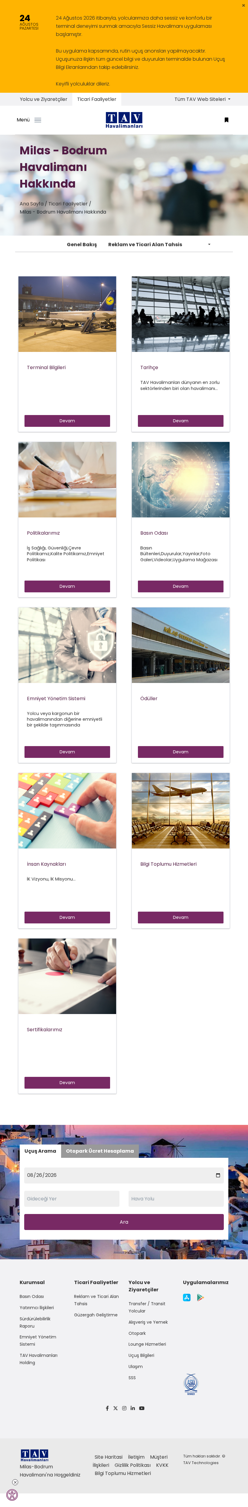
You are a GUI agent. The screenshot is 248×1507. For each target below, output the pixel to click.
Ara (124, 1222)
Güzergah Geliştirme (96, 1315)
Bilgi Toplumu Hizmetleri (123, 1473)
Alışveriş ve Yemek (148, 1322)
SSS (132, 1378)
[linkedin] (133, 1408)
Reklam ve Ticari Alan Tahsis (145, 244)
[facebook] (107, 1408)
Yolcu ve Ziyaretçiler (43, 99)
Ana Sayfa (32, 203)
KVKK (162, 1465)
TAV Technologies (201, 1462)
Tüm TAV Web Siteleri (201, 99)
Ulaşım (136, 1367)
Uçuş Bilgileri (141, 1355)
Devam (67, 421)
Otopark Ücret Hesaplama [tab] (100, 1151)
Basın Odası (32, 1296)
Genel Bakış (82, 244)
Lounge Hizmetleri (147, 1344)
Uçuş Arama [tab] (40, 1151)
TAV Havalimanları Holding (38, 1359)
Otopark (137, 1333)
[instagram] (124, 1408)
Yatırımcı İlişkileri (37, 1308)
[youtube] (141, 1408)
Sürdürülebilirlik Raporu (35, 1322)
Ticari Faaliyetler (96, 99)
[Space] (124, 120)
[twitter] (115, 1408)
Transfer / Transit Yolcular (147, 1307)
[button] (243, 5)
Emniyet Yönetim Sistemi (38, 1340)
